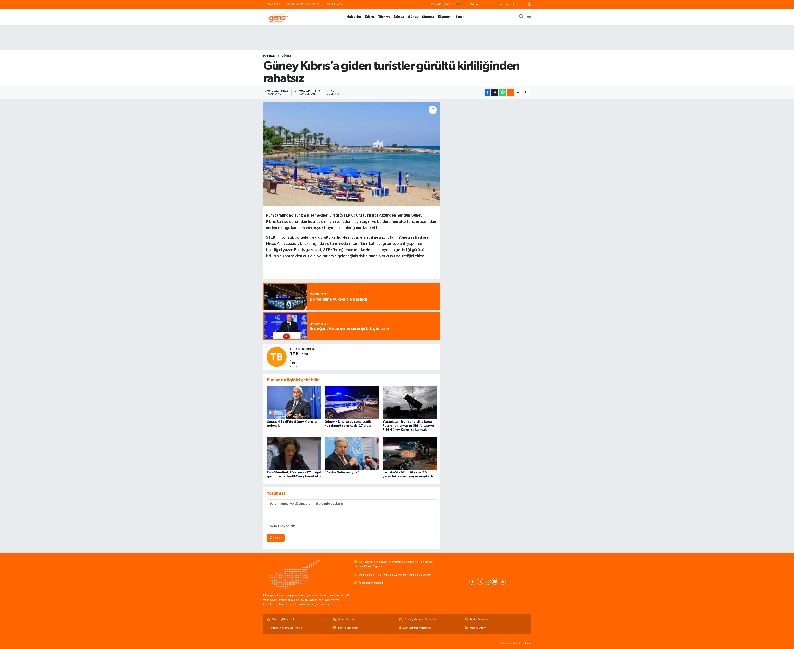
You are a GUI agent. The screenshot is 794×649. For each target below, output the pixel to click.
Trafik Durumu (479, 619)
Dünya (399, 16)
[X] (480, 581)
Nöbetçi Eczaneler (284, 619)
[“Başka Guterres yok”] (352, 453)
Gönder (276, 538)
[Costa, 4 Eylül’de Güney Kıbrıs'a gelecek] (294, 402)
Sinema (428, 16)
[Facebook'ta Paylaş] (487, 92)
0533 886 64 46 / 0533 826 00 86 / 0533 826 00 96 (395, 574)
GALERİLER (273, 4)
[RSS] (502, 581)
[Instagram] (487, 581)
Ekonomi (445, 16)
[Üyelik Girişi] (527, 4)
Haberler (354, 16)
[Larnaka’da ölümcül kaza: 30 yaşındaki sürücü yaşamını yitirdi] (410, 453)
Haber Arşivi (478, 627)
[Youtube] (494, 581)
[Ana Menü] (529, 16)
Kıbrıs (370, 16)
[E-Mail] (293, 363)
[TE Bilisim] (277, 357)
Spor (460, 16)
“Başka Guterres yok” (342, 472)
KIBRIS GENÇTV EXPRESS (303, 4)
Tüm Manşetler (348, 627)
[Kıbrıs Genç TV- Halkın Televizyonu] (278, 16)
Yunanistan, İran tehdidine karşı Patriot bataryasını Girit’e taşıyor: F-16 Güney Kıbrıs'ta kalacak (409, 425)
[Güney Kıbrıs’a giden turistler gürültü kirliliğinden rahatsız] (351, 154)
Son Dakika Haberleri (417, 627)
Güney (413, 16)
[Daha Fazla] (510, 92)
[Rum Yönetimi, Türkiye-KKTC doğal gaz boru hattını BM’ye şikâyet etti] (294, 453)
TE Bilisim (299, 354)
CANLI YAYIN (335, 4)
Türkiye (384, 16)
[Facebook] (472, 581)
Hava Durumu (347, 619)
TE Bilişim (525, 643)
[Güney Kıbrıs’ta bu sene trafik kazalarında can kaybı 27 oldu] (352, 402)
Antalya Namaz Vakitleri (420, 619)
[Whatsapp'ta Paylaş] (502, 92)
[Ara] (521, 16)
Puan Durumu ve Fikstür (287, 627)
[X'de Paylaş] (494, 92)
